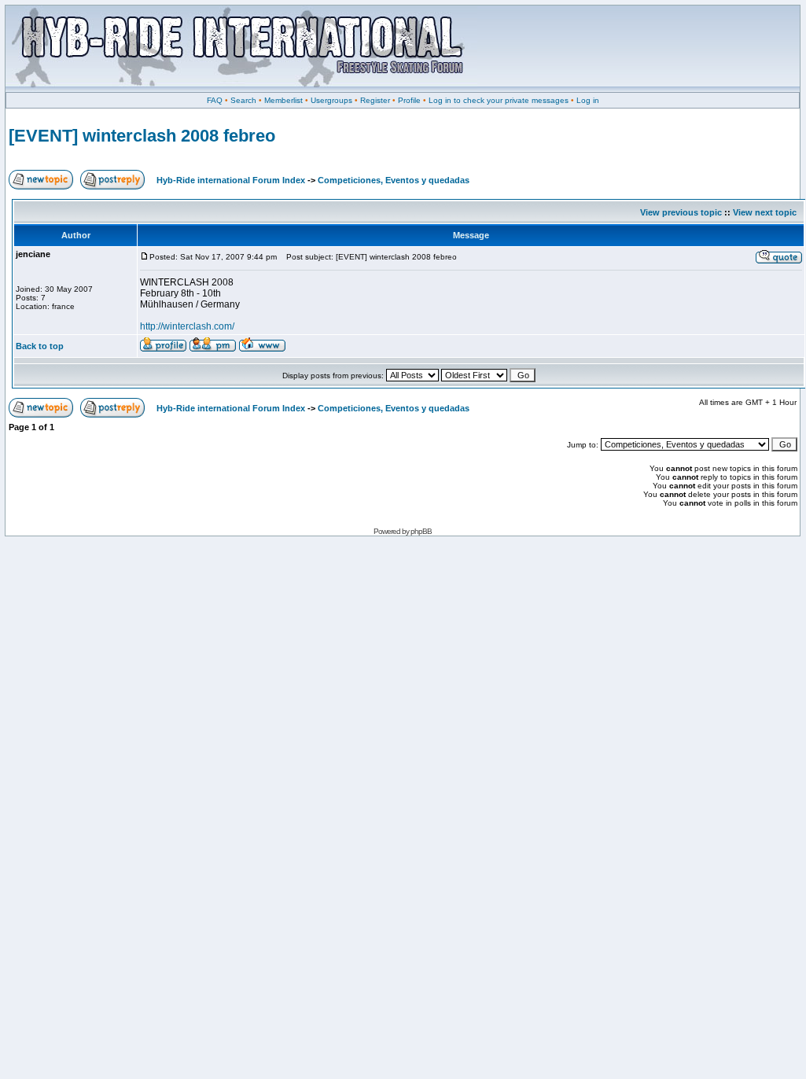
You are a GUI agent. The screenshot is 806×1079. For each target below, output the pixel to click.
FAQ (215, 100)
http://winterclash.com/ (187, 326)
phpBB (421, 531)
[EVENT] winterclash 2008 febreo (142, 135)
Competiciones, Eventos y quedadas (393, 180)
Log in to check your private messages (499, 100)
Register (375, 100)
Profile (409, 100)
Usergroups (331, 100)
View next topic (765, 212)
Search (243, 100)
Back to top (40, 346)
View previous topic (681, 212)
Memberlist (283, 100)
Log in (587, 100)
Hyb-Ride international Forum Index (230, 180)
